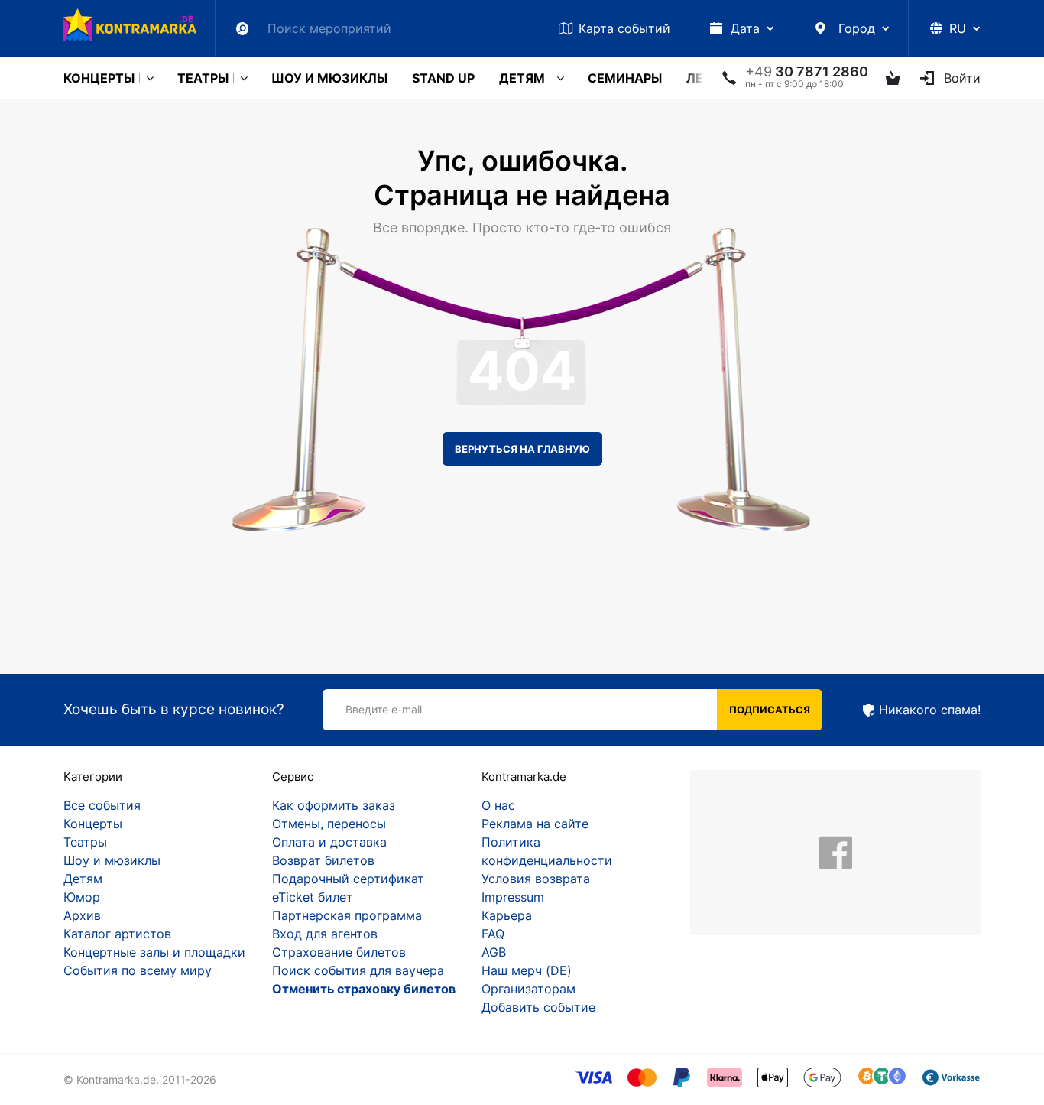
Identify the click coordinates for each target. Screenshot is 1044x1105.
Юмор (81, 897)
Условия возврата (535, 878)
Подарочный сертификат (348, 878)
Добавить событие (538, 1007)
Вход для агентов (325, 933)
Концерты (99, 78)
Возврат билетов (323, 860)
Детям (522, 78)
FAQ (492, 933)
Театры (203, 78)
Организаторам (528, 988)
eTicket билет (312, 897)
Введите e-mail (383, 709)
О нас (498, 805)
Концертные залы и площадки (154, 952)
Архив (82, 915)
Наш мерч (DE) (526, 970)
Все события (102, 805)
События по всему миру (137, 970)
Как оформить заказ (333, 805)
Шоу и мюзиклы (329, 78)
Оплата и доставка (329, 842)
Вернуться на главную (522, 449)
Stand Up (443, 78)
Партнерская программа (347, 915)
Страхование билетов (339, 952)
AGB (493, 952)
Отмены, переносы (329, 823)
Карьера (506, 915)
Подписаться (769, 710)
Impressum (512, 897)
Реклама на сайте (534, 823)
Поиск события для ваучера (358, 970)
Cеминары (625, 78)
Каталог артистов (117, 933)
